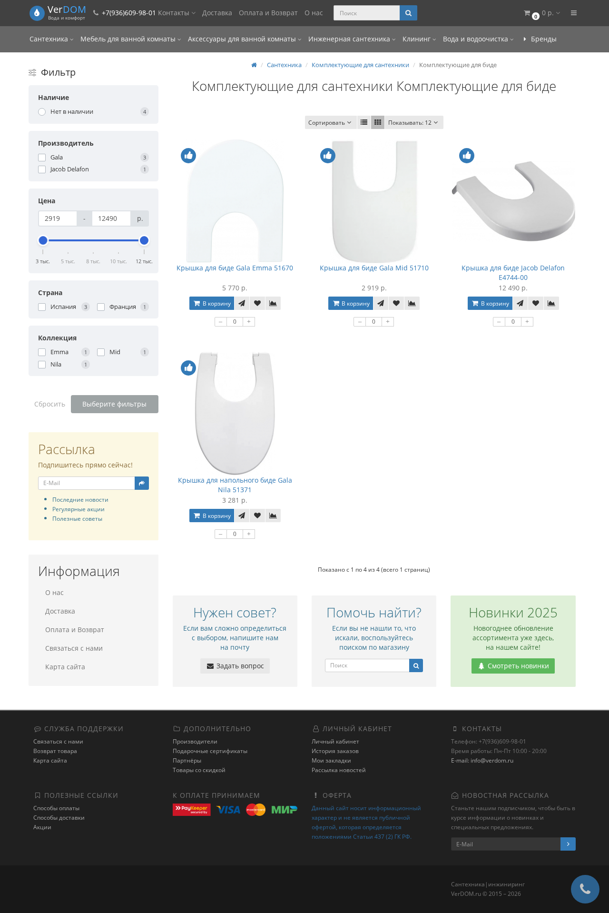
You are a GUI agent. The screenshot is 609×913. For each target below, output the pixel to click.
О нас (313, 12)
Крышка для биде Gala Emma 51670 (235, 267)
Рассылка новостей (339, 770)
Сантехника (49, 38)
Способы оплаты (56, 808)
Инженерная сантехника (350, 38)
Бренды (543, 38)
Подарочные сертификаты (210, 751)
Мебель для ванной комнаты (128, 38)
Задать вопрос (239, 665)
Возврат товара (55, 751)
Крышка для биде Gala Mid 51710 (374, 267)
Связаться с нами (74, 648)
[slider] (43, 240)
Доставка (217, 12)
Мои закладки (331, 760)
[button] (541, 13)
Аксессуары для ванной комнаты (243, 38)
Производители (195, 741)
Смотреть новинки (517, 665)
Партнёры (187, 760)
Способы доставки (59, 818)
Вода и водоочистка (476, 38)
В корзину (216, 303)
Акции (42, 827)
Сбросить (49, 403)
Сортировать (326, 123)
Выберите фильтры (114, 403)
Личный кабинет (335, 741)
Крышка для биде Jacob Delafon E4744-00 (513, 272)
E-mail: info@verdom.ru (482, 760)
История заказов (335, 751)
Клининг (417, 38)
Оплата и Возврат (268, 12)
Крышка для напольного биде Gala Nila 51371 (235, 485)
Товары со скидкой (199, 770)
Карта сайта (65, 666)
